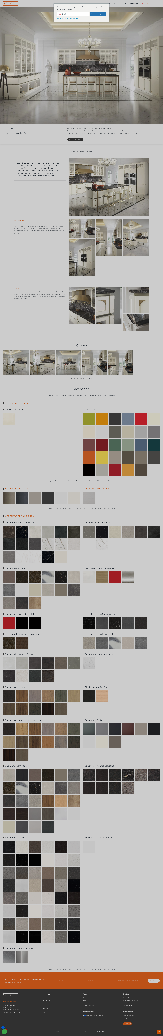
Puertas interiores (88, 1005)
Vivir (84, 1000)
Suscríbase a (153, 981)
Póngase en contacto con (131, 1000)
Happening (133, 3)
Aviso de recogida (128, 1015)
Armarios (86, 1003)
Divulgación (127, 1023)
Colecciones (47, 998)
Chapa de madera (60, 395)
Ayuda (125, 1003)
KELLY (8, 129)
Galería (82, 151)
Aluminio (79, 395)
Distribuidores (127, 1005)
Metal (104, 395)
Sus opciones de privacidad (94, 1015)
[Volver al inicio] (11, 3)
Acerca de (126, 998)
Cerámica (71, 395)
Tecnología (92, 395)
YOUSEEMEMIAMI (102, 1031)
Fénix (85, 395)
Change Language (97, 14)
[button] (159, 3)
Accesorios (46, 1000)
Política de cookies (128, 1011)
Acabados (89, 151)
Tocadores (86, 998)
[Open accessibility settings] (3, 1027)
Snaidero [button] (111, 3)
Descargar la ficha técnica (75, 139)
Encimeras (111, 395)
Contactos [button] (122, 3)
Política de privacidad (89, 1011)
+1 (15, 1013)
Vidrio (99, 395)
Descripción (74, 151)
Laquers (50, 395)
